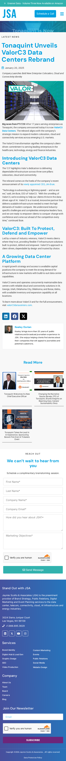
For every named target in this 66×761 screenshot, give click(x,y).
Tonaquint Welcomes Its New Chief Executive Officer (17, 395)
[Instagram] (25, 633)
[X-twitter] (12, 633)
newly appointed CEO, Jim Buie (39, 184)
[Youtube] (18, 633)
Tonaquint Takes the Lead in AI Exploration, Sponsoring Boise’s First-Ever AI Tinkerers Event (17, 435)
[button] (62, 14)
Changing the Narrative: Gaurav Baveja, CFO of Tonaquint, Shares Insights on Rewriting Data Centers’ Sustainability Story (49, 398)
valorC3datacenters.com (19, 305)
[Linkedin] (5, 633)
